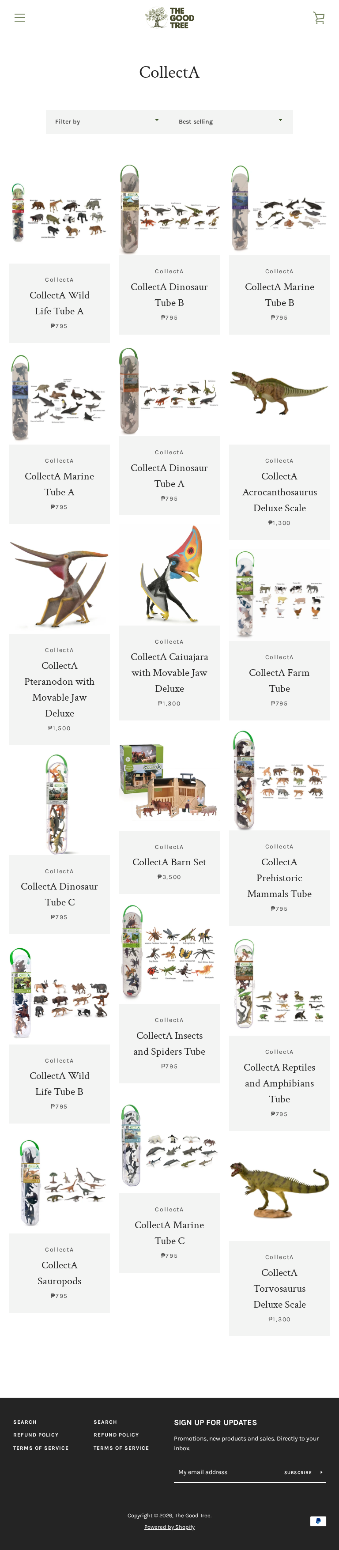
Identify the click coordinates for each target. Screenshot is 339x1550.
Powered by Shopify (169, 1527)
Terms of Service (41, 1448)
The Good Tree (193, 1515)
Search (25, 1422)
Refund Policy (36, 1435)
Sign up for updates (215, 1422)
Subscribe (299, 1472)
